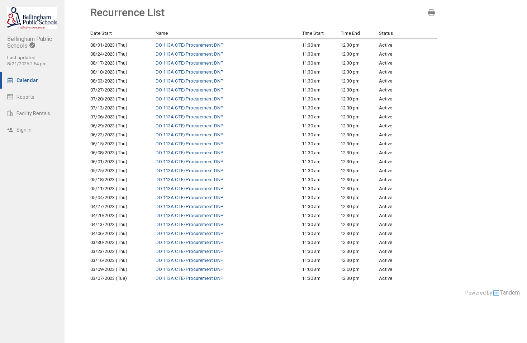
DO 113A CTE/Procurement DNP (190, 45)
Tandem (510, 292)
